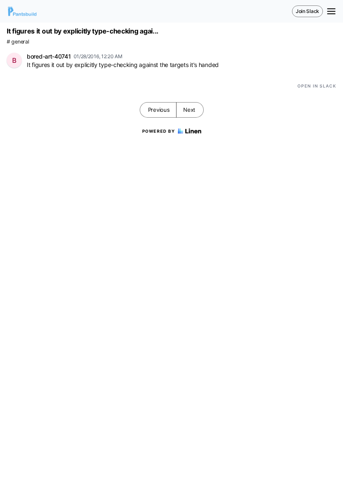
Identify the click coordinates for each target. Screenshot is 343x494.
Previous (159, 109)
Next (189, 109)
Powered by (158, 131)
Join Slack (307, 11)
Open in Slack (316, 85)
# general (18, 42)
